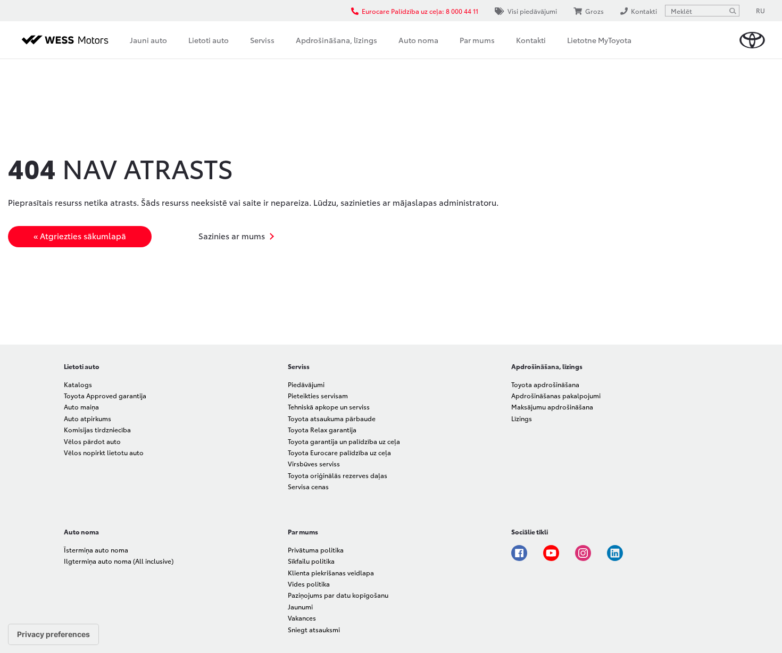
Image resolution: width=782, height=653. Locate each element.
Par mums (477, 40)
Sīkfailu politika (311, 560)
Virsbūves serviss (314, 463)
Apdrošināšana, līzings (336, 40)
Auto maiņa (81, 406)
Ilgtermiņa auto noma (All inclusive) (118, 560)
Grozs (594, 10)
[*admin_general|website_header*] (752, 40)
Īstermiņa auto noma (96, 549)
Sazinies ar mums (231, 235)
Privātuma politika (316, 549)
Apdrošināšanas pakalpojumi (556, 395)
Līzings (521, 418)
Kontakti (531, 40)
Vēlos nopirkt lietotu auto (104, 452)
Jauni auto (148, 40)
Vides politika (309, 583)
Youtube (551, 553)
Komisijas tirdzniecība (97, 429)
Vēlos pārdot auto (92, 441)
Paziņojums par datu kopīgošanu (338, 594)
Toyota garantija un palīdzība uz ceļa (344, 441)
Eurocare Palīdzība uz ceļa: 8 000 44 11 (420, 10)
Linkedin (615, 553)
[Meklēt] (732, 10)
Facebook (519, 553)
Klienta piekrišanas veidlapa (331, 572)
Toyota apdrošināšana (545, 384)
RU (760, 10)
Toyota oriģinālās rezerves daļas (337, 475)
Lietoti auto (208, 40)
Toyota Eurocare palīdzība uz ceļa (339, 452)
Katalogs (78, 384)
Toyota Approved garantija (105, 395)
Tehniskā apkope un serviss (329, 406)
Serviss (262, 40)
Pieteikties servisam (318, 395)
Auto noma (418, 40)
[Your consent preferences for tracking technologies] (53, 634)
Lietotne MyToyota (599, 40)
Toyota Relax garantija (322, 429)
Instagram (583, 553)
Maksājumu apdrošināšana (552, 406)
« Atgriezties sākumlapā (80, 235)
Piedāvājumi (306, 384)
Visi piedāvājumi (532, 10)
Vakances (302, 617)
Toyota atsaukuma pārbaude (332, 418)
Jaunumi (300, 606)
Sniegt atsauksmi (314, 629)
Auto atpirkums (87, 418)
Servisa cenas (308, 486)
